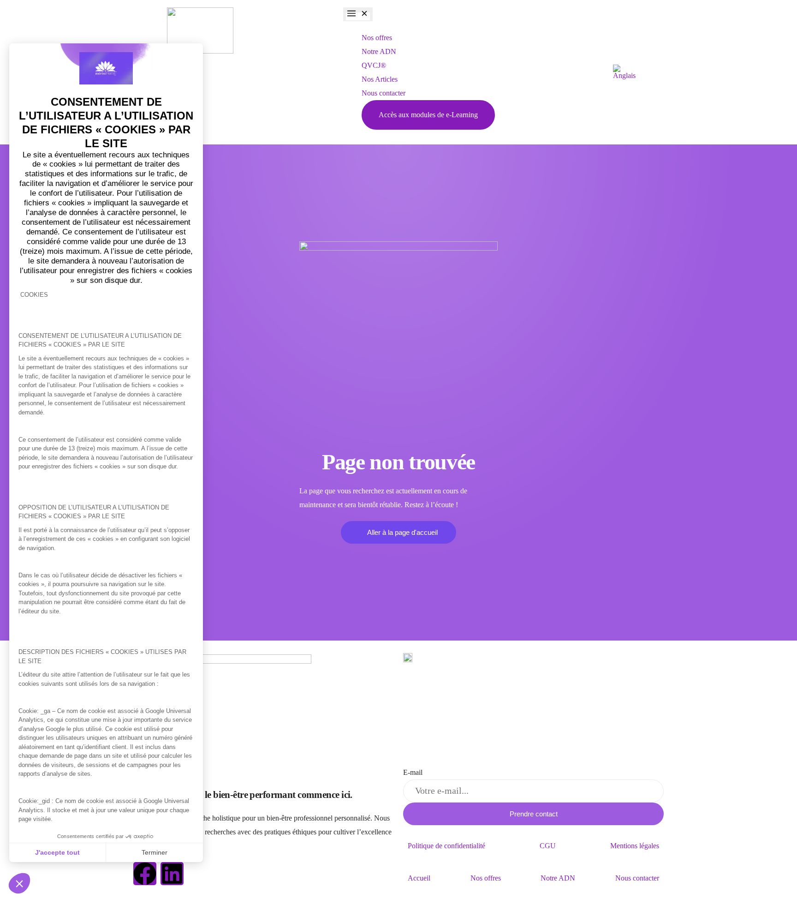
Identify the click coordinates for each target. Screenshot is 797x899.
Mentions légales (634, 846)
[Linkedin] (172, 873)
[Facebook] (144, 873)
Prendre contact (534, 814)
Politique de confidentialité (446, 846)
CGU (548, 846)
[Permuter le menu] (358, 14)
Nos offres (485, 878)
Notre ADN (558, 878)
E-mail (412, 772)
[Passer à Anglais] (624, 72)
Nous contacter (637, 878)
